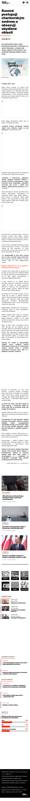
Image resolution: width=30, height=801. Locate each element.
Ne (3, 725)
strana (20, 463)
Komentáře (6, 596)
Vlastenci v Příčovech (18, 603)
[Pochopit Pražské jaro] (5, 618)
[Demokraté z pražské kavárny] (5, 610)
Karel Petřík (14, 601)
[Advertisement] (15, 368)
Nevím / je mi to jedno (9, 729)
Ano (3, 720)
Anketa (5, 712)
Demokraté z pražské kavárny (18, 610)
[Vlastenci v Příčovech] (5, 603)
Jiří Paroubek (14, 608)
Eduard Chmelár (15, 616)
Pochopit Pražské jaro (18, 618)
